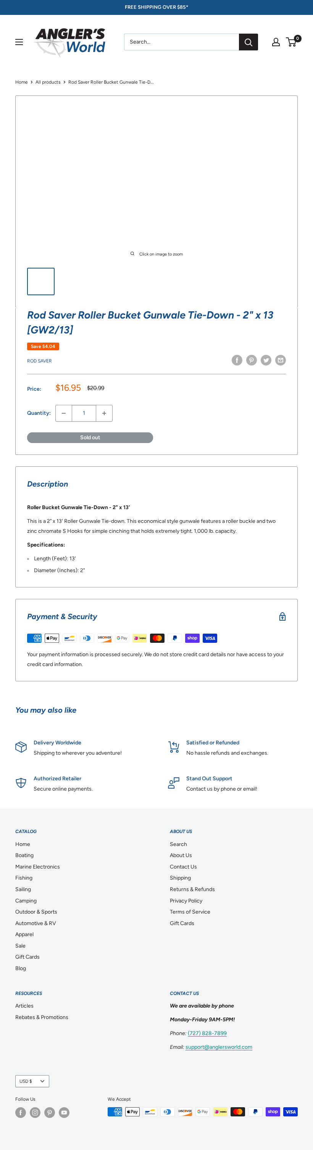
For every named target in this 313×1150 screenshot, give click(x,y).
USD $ (25, 1081)
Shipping (180, 878)
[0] (291, 42)
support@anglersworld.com (219, 1047)
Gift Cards (27, 957)
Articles (24, 1006)
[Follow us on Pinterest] (49, 1112)
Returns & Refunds (192, 889)
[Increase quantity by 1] (104, 413)
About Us (181, 855)
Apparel (24, 934)
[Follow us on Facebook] (20, 1112)
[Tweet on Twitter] (266, 360)
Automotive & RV (35, 923)
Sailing (23, 889)
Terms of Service (190, 912)
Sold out (90, 437)
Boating (24, 855)
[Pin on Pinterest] (251, 360)
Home (21, 82)
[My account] (276, 42)
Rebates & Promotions (41, 1017)
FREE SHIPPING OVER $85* (156, 7)
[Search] (248, 42)
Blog (20, 968)
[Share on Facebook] (237, 360)
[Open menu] (19, 42)
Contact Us (183, 867)
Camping (26, 901)
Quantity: (39, 413)
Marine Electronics (37, 867)
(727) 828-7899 (207, 1033)
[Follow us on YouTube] (64, 1112)
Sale (20, 946)
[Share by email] (280, 360)
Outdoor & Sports (36, 912)
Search (178, 844)
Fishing (23, 878)
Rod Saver (39, 361)
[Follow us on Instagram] (35, 1112)
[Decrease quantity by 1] (64, 413)
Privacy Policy (186, 901)
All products (48, 82)
